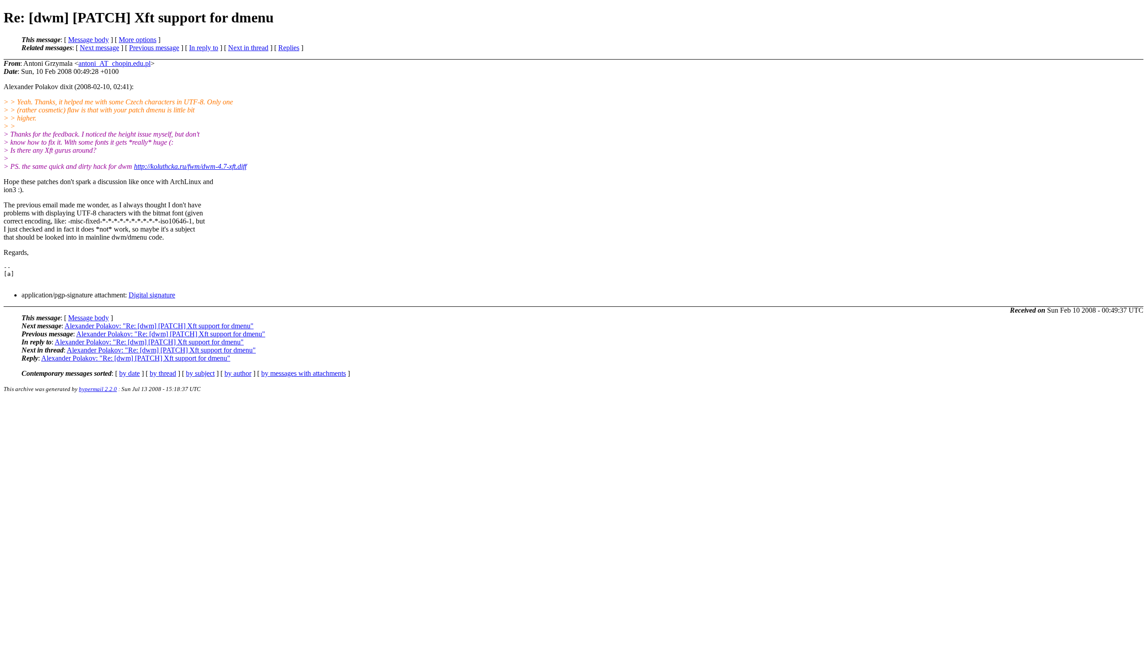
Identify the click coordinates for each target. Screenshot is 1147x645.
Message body (88, 39)
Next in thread (248, 48)
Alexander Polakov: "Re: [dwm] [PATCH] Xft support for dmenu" (159, 326)
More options (137, 39)
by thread (163, 373)
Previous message (154, 48)
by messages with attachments (303, 373)
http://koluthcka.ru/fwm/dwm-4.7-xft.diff (190, 166)
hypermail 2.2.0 (98, 389)
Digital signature (152, 295)
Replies (288, 48)
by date (129, 373)
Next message (99, 48)
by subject (200, 373)
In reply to (203, 48)
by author (237, 373)
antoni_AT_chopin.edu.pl (114, 63)
